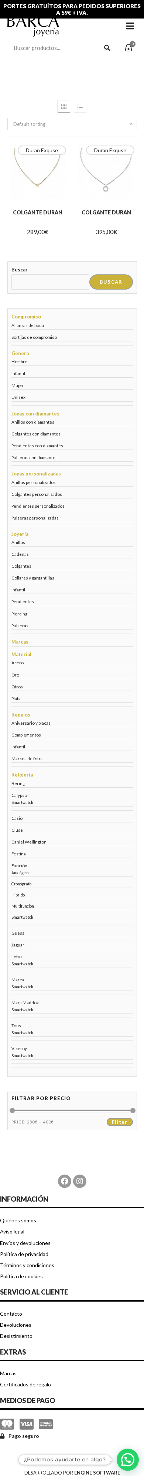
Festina (18, 853)
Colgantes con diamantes (36, 433)
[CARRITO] (128, 48)
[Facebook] (64, 1181)
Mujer (17, 385)
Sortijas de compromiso (34, 337)
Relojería (22, 775)
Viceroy (19, 1048)
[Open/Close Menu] (130, 25)
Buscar (19, 270)
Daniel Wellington (29, 841)
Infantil (18, 373)
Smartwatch (22, 802)
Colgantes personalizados (36, 494)
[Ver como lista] (80, 106)
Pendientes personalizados (38, 505)
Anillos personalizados (33, 482)
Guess (17, 932)
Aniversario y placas (31, 722)
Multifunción (22, 906)
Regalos (20, 715)
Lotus (17, 956)
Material (21, 654)
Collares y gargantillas (32, 577)
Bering (18, 783)
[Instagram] (79, 1181)
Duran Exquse (42, 150)
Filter (120, 1122)
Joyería (19, 534)
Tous (16, 1025)
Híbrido (18, 895)
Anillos (18, 542)
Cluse (17, 829)
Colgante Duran (37, 212)
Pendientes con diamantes (37, 445)
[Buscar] (107, 47)
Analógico (19, 873)
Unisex (18, 397)
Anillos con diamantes (32, 421)
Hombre (19, 361)
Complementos (26, 734)
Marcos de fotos (27, 758)
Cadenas (20, 554)
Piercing (19, 613)
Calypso (19, 795)
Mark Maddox (25, 1002)
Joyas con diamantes (35, 414)
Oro (15, 674)
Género (20, 353)
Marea (17, 979)
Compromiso (26, 317)
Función (19, 865)
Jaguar (17, 944)
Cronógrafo (21, 884)
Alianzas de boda (27, 325)
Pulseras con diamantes (34, 457)
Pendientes (22, 601)
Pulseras (19, 625)
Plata (16, 698)
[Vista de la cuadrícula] (64, 106)
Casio (17, 818)
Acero (17, 662)
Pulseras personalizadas (35, 517)
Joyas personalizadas (36, 474)
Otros (17, 686)
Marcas (19, 642)
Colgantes (21, 565)
